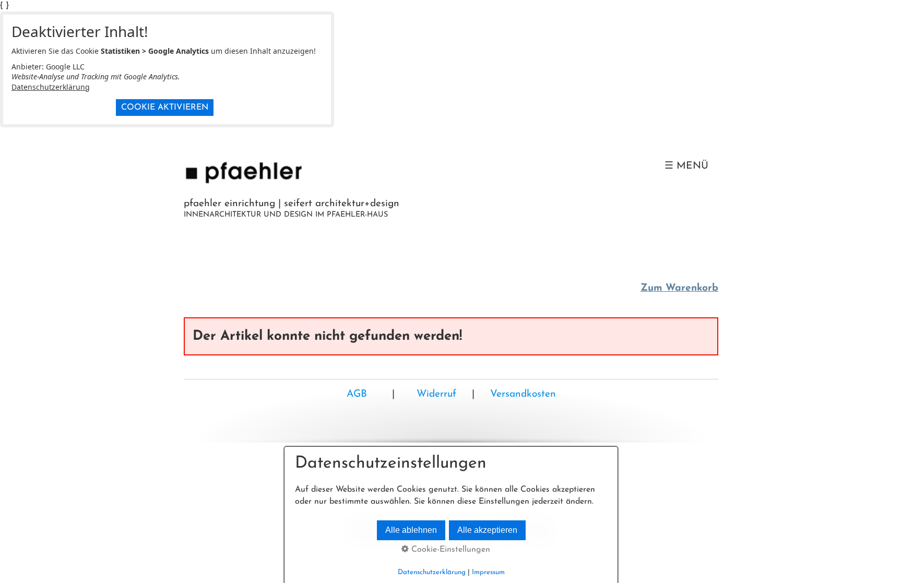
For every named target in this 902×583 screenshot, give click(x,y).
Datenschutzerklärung (50, 87)
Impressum (488, 572)
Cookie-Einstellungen (449, 549)
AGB (357, 394)
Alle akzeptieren (487, 530)
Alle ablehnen (411, 530)
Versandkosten (523, 394)
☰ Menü (686, 166)
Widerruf (434, 394)
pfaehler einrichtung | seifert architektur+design (291, 204)
